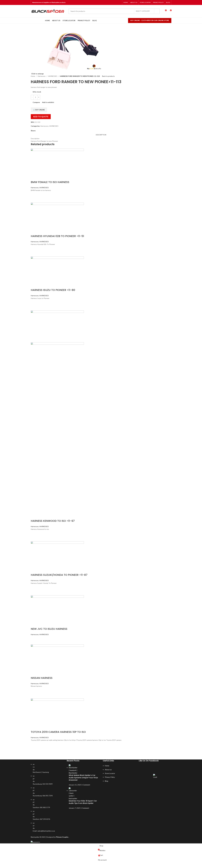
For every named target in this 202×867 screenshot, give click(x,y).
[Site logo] (48, 11)
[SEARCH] (157, 11)
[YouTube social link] (116, 2)
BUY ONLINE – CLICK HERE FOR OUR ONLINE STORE (149, 20)
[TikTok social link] (119, 2)
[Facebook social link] (110, 2)
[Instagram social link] (113, 2)
